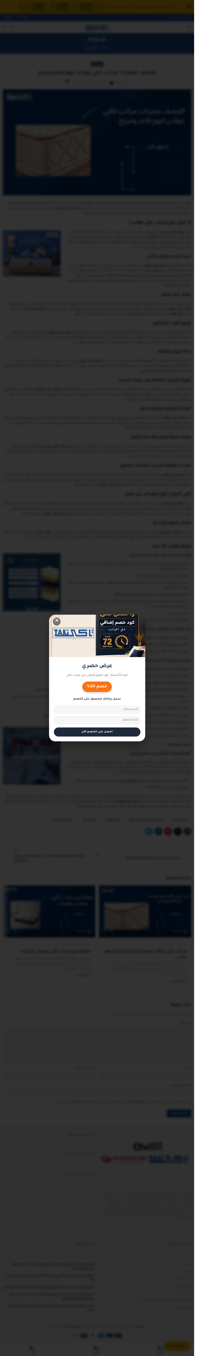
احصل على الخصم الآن (97, 731)
